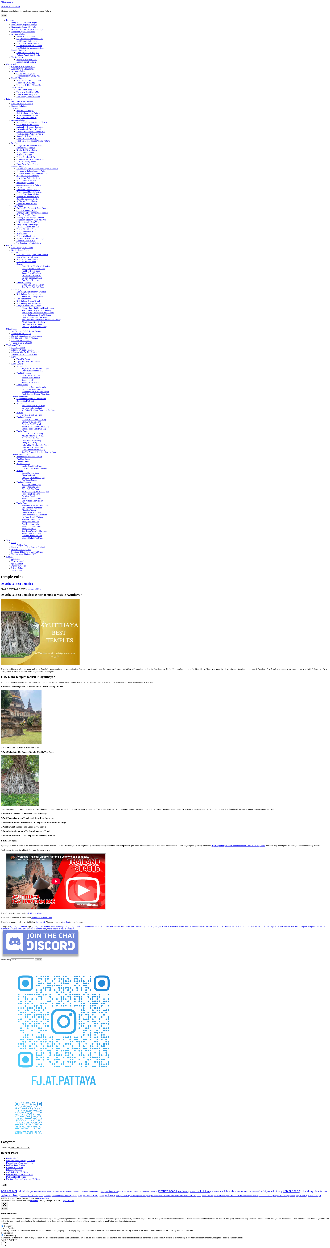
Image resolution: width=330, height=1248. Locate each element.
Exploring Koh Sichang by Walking (31, 292)
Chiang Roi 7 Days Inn (25, 73)
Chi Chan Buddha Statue (26, 210)
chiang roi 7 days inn (80, 1191)
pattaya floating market (126, 1195)
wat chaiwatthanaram (233, 926)
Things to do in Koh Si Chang (28, 306)
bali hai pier (9, 1191)
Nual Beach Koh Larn (31, 271)
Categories (5, 1147)
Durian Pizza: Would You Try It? (19, 1163)
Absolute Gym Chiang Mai (22, 69)
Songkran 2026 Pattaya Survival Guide (27, 552)
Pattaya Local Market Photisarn (29, 192)
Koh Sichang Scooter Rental (28, 301)
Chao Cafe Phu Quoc (30, 489)
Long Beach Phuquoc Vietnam (34, 515)
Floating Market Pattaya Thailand (30, 217)
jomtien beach (167, 1191)
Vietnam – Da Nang (19, 396)
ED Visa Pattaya (18, 347)
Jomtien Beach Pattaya (25, 148)
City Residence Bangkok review (29, 39)
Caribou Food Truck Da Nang (34, 419)
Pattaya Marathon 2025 (25, 231)
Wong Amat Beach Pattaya (27, 164)
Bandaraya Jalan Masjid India (34, 387)
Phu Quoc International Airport (29, 457)
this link (65, 922)
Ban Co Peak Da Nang (31, 438)
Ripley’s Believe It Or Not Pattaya (30, 238)
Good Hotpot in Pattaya (26, 180)
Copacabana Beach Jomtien (27, 124)
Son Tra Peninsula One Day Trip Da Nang (39, 452)
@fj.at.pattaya (17, 563)
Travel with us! (17, 561)
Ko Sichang (16, 289)
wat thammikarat (19, 929)
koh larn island (229, 1191)
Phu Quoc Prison (29, 529)
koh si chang (291, 1191)
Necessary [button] (5, 1223)
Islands (9, 245)
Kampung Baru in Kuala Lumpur (35, 392)
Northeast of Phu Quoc (31, 519)
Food (13, 542)
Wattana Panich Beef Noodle (28, 55)
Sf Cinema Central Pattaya (27, 201)
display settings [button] (46, 1200)
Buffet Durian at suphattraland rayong (26, 336)
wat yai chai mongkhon (36, 929)
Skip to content (7, 2)
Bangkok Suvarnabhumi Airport (24, 22)
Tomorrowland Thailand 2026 (23, 554)
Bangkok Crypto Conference (23, 32)
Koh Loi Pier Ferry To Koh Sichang (36, 310)
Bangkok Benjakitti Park (26, 59)
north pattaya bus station (84, 1195)
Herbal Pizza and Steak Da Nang (35, 426)
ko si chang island (37, 1196)
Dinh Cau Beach (28, 475)
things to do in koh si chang (264, 1196)
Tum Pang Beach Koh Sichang (34, 327)
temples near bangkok (215, 926)
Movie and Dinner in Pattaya (28, 189)
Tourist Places (17, 57)
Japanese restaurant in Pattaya (28, 185)
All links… (15, 559)
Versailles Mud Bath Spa (32, 536)
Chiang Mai (11, 64)
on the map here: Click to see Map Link (238, 846)
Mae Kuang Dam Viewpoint (28, 97)
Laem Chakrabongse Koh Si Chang (36, 315)
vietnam (292, 1196)
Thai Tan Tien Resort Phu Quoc (35, 468)
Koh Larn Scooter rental (26, 261)
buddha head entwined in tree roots (99, 926)
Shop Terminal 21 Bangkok (27, 52)
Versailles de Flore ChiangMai (28, 85)
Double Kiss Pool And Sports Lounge (31, 173)
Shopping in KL (28, 380)
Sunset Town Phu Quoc (31, 533)
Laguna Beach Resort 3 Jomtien (29, 129)
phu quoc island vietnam (159, 1196)
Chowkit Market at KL (31, 375)
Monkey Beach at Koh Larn (33, 268)
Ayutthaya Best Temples (21, 333)
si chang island (196, 1196)
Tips (8, 540)
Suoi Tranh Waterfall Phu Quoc (34, 531)
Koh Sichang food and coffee (28, 303)
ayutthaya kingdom (59, 926)
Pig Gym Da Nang (14, 1158)
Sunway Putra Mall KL (31, 382)
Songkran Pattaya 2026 (25, 241)
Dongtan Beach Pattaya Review (29, 145)
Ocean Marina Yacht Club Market (30, 159)
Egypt (13, 357)
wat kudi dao (248, 926)
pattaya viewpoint (143, 1196)
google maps (153, 1191)
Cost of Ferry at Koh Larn (27, 257)
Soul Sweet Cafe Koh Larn (33, 287)
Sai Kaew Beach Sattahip (21, 340)
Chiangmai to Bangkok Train (23, 66)
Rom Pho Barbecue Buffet (27, 199)
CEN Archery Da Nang (31, 422)
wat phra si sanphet (299, 926)
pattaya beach (107, 1195)
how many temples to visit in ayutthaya (162, 926)
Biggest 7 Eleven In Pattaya (27, 176)
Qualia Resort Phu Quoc (32, 466)
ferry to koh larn (109, 1191)
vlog (297, 1196)
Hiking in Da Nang (29, 443)
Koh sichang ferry (23, 299)
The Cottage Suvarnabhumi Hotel (30, 48)
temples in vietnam (197, 926)
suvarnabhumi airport (221, 1196)
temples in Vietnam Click (41, 918)
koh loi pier (264, 1191)
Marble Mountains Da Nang (33, 450)
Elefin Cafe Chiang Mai (26, 90)
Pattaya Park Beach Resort (27, 157)
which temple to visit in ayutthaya (61, 929)
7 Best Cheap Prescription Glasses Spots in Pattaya (37, 169)
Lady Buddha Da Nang (31, 440)
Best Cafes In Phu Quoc (31, 484)
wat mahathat (260, 926)
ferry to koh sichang (141, 1191)
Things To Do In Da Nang (32, 433)
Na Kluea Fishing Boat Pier (27, 227)
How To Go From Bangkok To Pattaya (27, 29)
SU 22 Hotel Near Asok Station (29, 46)
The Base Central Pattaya (26, 138)
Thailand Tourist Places (10, 6)
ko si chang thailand (51, 1196)
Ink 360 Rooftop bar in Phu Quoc (35, 491)
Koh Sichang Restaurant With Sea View (38, 313)
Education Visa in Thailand (22, 350)
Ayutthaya (14, 926)
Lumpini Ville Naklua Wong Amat (30, 131)
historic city (140, 926)
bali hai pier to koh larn (45, 1191)
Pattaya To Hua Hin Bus (26, 118)
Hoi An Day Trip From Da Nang (35, 445)
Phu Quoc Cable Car (30, 522)
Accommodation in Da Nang (33, 405)
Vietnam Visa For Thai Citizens (24, 354)
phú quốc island (184, 1195)
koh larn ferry (215, 1191)
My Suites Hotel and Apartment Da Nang (38, 410)
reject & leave (68, 1200)
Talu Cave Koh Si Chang (32, 324)
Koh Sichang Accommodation (28, 294)
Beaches (14, 143)
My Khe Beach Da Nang (32, 415)
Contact (9, 556)
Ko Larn (14, 252)
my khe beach (64, 1196)
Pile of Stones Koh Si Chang (33, 322)
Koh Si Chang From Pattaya (28, 113)
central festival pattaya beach (62, 1191)
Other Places (11, 329)
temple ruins (184, 926)
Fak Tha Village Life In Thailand (24, 338)
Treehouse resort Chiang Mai (28, 76)
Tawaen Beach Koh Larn (32, 278)
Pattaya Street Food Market (27, 194)
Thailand (23, 926)
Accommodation (18, 34)
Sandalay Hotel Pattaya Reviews (29, 134)
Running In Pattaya (19, 106)
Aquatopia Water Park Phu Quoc (35, 505)
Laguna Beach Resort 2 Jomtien (29, 127)
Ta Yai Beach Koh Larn (31, 275)
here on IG (40, 922)
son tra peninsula (207, 1196)
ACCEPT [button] (57, 1200)
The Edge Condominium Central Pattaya (33, 141)
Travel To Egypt (23, 359)
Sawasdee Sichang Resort (32, 296)
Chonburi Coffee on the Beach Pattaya (32, 213)
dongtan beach (94, 1191)
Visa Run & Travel (14, 345)
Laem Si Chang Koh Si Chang (34, 317)
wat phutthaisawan (315, 926)
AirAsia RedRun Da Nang (32, 436)
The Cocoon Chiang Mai (26, 94)
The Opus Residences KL (32, 371)
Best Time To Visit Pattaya (22, 101)
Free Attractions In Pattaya (22, 104)
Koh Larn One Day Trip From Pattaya (32, 255)
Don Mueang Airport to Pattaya (24, 25)
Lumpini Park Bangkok (26, 62)
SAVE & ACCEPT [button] (9, 1240)
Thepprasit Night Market (26, 203)
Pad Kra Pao (21, 545)
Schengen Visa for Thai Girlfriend (25, 352)
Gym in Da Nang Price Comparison (31, 399)
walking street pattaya (310, 1195)
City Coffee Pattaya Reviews (28, 178)
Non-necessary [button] (7, 1233)
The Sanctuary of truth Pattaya (28, 243)
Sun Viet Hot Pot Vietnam (32, 501)
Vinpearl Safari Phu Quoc (32, 538)
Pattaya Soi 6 (21, 234)
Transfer (14, 108)
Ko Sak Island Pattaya (20, 250)
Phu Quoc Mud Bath (30, 524)
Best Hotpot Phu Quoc (31, 487)
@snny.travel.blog (18, 566)
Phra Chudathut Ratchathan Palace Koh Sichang (41, 320)
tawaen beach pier (249, 1196)
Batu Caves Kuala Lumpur (33, 389)
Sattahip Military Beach (26, 162)
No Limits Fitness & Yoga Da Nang (20, 1160)
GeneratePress (43, 1198)
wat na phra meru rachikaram (278, 926)
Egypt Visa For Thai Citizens (28, 361)
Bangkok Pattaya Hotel (25, 36)
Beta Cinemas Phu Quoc (32, 508)
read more (34, 1200)
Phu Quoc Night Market (31, 498)
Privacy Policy (17, 568)
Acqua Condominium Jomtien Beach (31, 122)
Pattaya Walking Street (25, 236)
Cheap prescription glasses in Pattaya (31, 171)
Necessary (8, 1226)
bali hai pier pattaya (27, 1191)
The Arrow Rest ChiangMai (27, 92)
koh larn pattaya (242, 1191)
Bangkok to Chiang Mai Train (23, 27)
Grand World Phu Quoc (31, 512)
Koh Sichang (276, 1191)
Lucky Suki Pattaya (24, 187)
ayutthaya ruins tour (76, 926)
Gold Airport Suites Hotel (26, 41)
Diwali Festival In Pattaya (27, 215)
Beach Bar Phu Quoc (30, 473)
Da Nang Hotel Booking (32, 408)
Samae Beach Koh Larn (31, 273)
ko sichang (12, 1195)
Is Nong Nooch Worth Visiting (29, 222)
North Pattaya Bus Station (27, 115)
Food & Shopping (18, 50)
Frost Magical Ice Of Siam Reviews (31, 220)
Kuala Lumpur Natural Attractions (36, 394)
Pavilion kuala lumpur (31, 378)
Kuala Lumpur (17, 364)
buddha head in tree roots (124, 926)
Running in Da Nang (25, 401)
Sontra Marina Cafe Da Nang (34, 429)
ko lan (323, 1191)
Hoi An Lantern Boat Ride (32, 447)
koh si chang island (310, 1191)
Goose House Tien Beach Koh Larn (36, 266)
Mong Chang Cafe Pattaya (27, 224)
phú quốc (172, 1195)
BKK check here (35, 913)
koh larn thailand (254, 1191)
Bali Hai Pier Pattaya (25, 111)
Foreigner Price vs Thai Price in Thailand (28, 547)
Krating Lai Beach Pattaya (27, 150)
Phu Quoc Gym (22, 461)
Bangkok (10, 20)
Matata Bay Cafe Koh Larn (33, 285)
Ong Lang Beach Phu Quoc (33, 477)
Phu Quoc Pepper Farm (31, 526)
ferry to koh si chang (125, 1191)
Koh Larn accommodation (27, 259)
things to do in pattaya (281, 1196)
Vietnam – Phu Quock (20, 454)
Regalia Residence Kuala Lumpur (35, 368)
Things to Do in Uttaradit (21, 343)
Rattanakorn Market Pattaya (27, 196)
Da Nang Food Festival (31, 424)
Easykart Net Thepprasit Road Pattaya (32, 208)
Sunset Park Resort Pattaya (27, 136)
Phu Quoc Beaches (29, 480)
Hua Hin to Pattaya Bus (21, 549)
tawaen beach (236, 1195)
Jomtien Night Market (25, 183)
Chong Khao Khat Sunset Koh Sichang (38, 308)
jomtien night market (189, 1191)
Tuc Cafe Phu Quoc (30, 496)
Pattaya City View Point (26, 229)
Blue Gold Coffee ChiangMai (28, 80)
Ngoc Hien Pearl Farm (31, 494)
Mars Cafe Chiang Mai (25, 83)
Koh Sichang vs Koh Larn (22, 248)
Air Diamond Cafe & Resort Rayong (26, 331)
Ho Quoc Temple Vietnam (32, 517)
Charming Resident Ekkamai (28, 43)
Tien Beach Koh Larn (30, 280)
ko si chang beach (26, 1196)
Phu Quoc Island (23, 459)
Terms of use (16, 570)
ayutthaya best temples (41, 926)
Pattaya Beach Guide (25, 152)
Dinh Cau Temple (29, 510)
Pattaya (9, 99)
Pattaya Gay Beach (24, 155)
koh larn (205, 1191)
